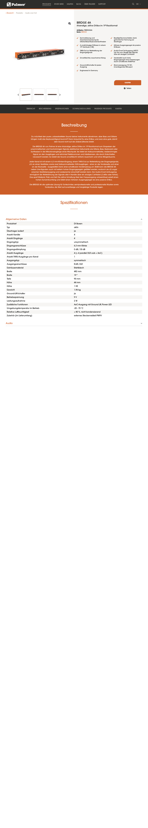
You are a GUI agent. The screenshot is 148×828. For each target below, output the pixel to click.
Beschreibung (45, 109)
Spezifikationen (62, 109)
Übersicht (30, 109)
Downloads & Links (82, 109)
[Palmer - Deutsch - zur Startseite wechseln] (14, 3)
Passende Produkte (103, 109)
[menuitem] (47, 4)
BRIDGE (84, 32)
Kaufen (128, 83)
